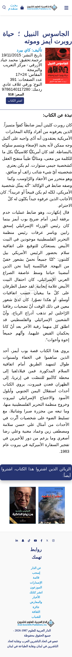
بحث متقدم (13, 7)
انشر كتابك (36, 592)
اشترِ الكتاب (15, 100)
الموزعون (36, 587)
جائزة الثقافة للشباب (36, 611)
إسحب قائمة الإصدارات (36, 577)
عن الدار (36, 567)
